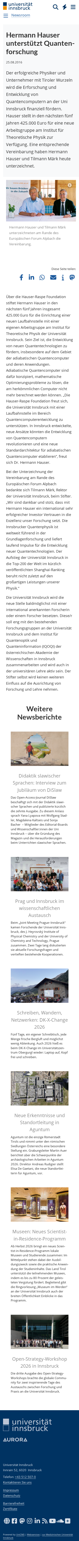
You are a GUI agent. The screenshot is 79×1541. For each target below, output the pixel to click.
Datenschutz (11, 1495)
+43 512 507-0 (25, 1477)
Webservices (33, 1534)
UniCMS (20, 1534)
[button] (21, 277)
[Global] (63, 6)
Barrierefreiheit (13, 1503)
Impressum (11, 1490)
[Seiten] (72, 7)
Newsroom (20, 15)
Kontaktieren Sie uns (17, 1482)
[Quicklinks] (64, 7)
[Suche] (55, 7)
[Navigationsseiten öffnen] (5, 15)
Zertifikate (10, 1509)
